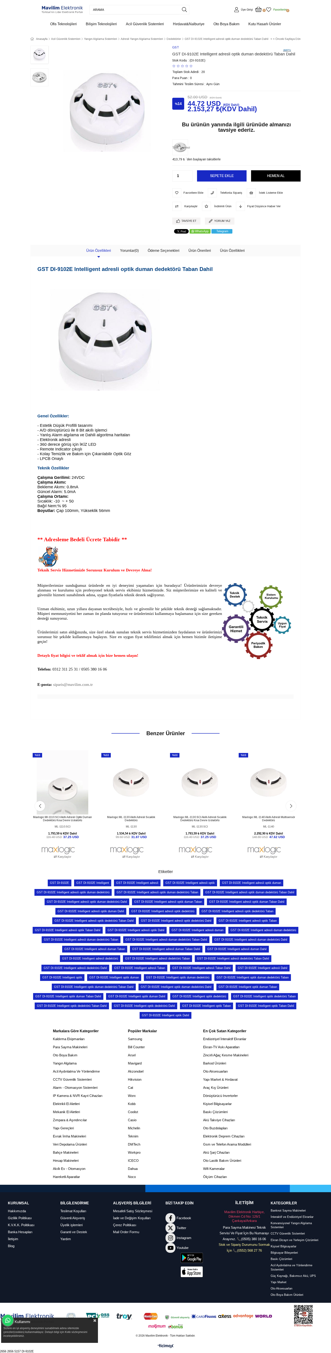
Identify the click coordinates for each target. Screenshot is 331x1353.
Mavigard (135, 1063)
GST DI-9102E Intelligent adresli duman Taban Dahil (166, 949)
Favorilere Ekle (57, 806)
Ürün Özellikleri (98, 250)
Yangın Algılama (65, 1063)
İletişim (13, 1239)
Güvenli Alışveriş (72, 1218)
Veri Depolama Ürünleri (70, 1144)
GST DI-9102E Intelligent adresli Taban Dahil (201, 968)
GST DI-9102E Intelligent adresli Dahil (262, 968)
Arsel (132, 1055)
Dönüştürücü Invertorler (220, 1096)
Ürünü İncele (68, 806)
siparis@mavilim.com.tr (73, 684)
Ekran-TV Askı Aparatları (221, 1047)
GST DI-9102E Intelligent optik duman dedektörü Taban (253, 977)
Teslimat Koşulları (73, 1211)
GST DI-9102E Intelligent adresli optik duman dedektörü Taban (157, 892)
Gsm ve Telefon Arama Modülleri (227, 1144)
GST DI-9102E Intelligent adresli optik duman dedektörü (73, 892)
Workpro (134, 1152)
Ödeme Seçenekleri (163, 250)
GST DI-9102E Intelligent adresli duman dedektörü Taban (81, 939)
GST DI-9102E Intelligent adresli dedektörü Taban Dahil (233, 958)
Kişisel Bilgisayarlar (217, 1104)
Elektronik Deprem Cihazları (224, 1136)
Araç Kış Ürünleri (215, 1087)
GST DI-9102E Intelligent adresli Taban (139, 968)
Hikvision (134, 1079)
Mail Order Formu (126, 1232)
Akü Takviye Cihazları (219, 1120)
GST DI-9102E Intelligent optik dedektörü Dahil (144, 1005)
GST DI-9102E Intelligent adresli (137, 883)
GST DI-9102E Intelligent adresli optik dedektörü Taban (237, 911)
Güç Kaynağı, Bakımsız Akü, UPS (293, 1276)
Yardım (65, 1239)
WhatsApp (202, 231)
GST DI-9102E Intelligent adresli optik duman (251, 883)
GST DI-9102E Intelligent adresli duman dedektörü (263, 930)
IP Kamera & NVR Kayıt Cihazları (77, 1096)
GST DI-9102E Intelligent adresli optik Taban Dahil (67, 930)
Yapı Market (278, 1282)
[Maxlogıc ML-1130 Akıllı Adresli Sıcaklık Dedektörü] (131, 782)
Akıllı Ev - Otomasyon (69, 1169)
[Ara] (184, 9)
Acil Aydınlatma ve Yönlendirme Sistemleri (291, 1267)
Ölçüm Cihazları (215, 1177)
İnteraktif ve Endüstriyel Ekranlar (292, 1217)
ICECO (133, 1160)
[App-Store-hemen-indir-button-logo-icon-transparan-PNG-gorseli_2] (192, 1271)
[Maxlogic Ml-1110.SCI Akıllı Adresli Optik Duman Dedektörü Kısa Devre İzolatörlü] (62, 782)
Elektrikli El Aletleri (66, 1104)
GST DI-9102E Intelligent (92, 883)
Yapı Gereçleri (63, 1128)
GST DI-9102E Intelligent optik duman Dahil (136, 996)
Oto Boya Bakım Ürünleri (287, 1294)
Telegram (222, 231)
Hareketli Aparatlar (66, 1177)
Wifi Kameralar (214, 1169)
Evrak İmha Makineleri (69, 1136)
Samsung (135, 1039)
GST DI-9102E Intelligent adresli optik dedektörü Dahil (176, 920)
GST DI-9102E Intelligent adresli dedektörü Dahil (75, 968)
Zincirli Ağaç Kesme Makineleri (225, 1055)
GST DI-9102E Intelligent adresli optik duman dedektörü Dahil (87, 901)
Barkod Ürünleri (214, 1063)
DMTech (134, 1144)
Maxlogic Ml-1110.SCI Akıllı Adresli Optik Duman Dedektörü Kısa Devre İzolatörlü (62, 819)
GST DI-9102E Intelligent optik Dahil (165, 1015)
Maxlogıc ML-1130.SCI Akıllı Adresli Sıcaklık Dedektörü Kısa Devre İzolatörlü (200, 819)
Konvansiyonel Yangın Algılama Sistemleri (291, 1225)
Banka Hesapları (20, 1232)
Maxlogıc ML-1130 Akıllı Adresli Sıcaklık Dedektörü (131, 819)
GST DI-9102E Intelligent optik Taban (206, 1005)
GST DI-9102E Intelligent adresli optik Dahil (136, 930)
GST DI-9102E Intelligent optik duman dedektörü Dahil (176, 987)
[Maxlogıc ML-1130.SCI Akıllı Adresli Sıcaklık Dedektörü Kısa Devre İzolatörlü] (200, 782)
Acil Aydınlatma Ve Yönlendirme (76, 1071)
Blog (11, 1246)
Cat (130, 1087)
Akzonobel (135, 1071)
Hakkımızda (17, 1211)
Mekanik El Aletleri (66, 1112)
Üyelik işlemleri (71, 1225)
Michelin (134, 1128)
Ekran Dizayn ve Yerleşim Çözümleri (294, 1240)
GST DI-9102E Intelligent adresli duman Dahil (237, 949)
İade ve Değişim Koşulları (132, 1218)
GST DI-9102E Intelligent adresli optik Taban (248, 920)
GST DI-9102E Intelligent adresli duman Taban (94, 949)
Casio (132, 1120)
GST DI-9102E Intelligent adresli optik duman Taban (168, 901)
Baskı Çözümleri (215, 1112)
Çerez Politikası (124, 1225)
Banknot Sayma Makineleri (288, 1210)
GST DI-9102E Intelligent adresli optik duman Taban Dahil (246, 901)
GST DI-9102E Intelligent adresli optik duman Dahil (91, 911)
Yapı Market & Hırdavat (220, 1079)
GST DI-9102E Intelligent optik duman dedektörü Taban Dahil (94, 987)
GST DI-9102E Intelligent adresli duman (197, 930)
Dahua (133, 1169)
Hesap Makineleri (66, 1160)
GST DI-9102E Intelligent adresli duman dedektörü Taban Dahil (166, 939)
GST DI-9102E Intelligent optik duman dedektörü (177, 977)
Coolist (133, 1112)
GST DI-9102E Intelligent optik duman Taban (248, 987)
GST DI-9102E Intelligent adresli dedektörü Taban (157, 958)
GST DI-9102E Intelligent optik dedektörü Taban (264, 996)
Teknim (133, 1136)
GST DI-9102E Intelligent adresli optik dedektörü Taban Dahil (94, 920)
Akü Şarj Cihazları (216, 1152)
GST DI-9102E (59, 883)
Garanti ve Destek (73, 1232)
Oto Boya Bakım (65, 1055)
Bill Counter (136, 1047)
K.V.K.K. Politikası (21, 1225)
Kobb (132, 1104)
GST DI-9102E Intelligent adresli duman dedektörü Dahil (250, 939)
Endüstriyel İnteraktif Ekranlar (224, 1039)
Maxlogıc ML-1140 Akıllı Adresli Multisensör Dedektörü (268, 819)
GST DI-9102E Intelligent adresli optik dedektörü (162, 911)
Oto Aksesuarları (215, 1071)
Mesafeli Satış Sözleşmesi (132, 1211)
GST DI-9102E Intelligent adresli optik (190, 883)
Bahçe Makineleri (65, 1152)
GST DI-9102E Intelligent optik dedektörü (199, 996)
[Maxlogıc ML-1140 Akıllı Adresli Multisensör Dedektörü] (268, 782)
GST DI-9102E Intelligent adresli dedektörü (90, 958)
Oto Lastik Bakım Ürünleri (222, 1160)
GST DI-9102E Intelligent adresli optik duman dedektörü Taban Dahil (249, 892)
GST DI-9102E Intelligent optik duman (114, 977)
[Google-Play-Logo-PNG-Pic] (192, 1258)
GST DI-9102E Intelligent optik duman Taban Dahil (68, 996)
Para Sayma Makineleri (70, 1047)
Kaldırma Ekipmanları (69, 1039)
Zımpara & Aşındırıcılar (70, 1120)
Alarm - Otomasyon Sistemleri (75, 1087)
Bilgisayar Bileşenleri (284, 1252)
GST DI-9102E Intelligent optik (62, 977)
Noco (132, 1177)
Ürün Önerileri (199, 250)
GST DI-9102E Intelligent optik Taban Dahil (266, 1005)
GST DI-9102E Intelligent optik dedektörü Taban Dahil (72, 1005)
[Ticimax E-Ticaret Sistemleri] (166, 1346)
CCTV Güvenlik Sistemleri (72, 1079)
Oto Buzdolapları (215, 1128)
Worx (132, 1096)
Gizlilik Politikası (20, 1218)
